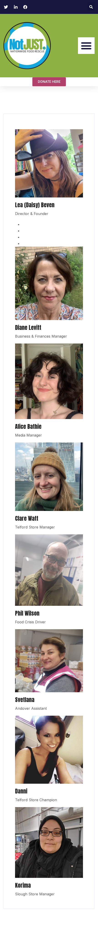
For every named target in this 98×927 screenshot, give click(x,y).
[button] (91, 6)
